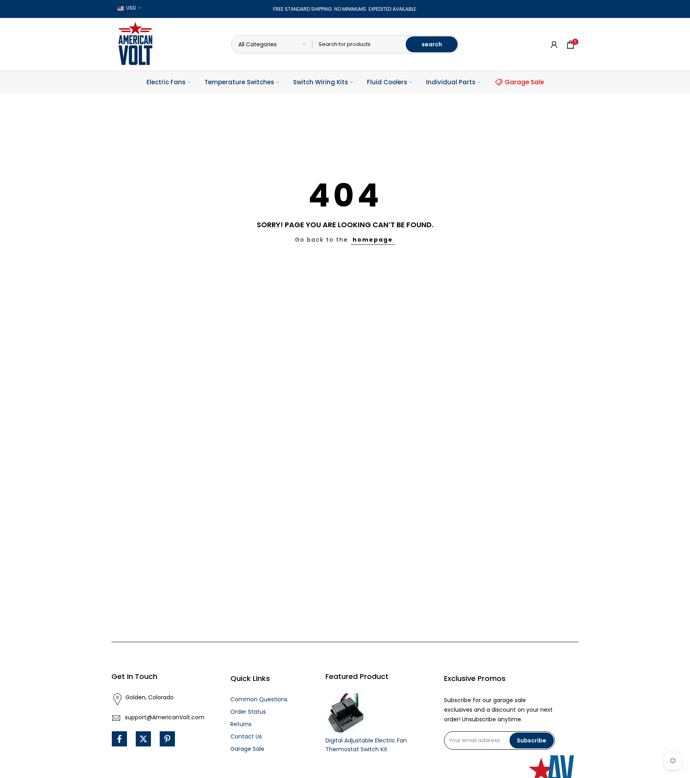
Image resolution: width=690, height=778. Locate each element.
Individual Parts (451, 82)
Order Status (248, 712)
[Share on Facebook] (119, 739)
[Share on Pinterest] (167, 739)
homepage (373, 240)
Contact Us (246, 736)
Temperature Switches (239, 82)
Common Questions (259, 699)
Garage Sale (524, 82)
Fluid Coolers (387, 82)
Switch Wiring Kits (320, 82)
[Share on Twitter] (143, 739)
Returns (241, 724)
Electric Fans (166, 82)
